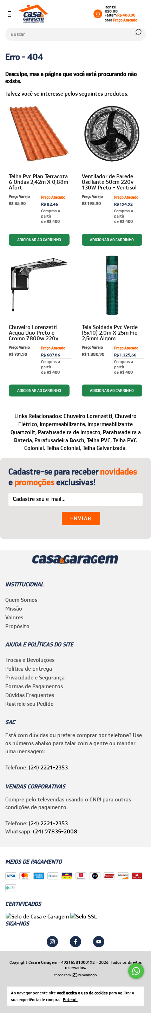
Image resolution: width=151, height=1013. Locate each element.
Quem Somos (21, 599)
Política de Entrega (28, 668)
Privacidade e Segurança (35, 677)
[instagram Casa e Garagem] (52, 941)
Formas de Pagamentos (34, 686)
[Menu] (10, 14)
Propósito (17, 626)
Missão (13, 608)
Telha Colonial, (63, 447)
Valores (14, 617)
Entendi (70, 999)
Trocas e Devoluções (29, 659)
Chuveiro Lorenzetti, (88, 415)
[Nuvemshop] (76, 975)
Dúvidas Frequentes (29, 694)
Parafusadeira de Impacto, (69, 431)
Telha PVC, (99, 440)
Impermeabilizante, (63, 423)
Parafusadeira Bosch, (59, 440)
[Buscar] (138, 32)
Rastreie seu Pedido (29, 703)
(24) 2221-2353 (48, 767)
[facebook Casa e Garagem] (75, 941)
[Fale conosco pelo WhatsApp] (136, 971)
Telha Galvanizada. (105, 447)
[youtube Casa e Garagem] (98, 941)
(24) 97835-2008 (55, 831)
